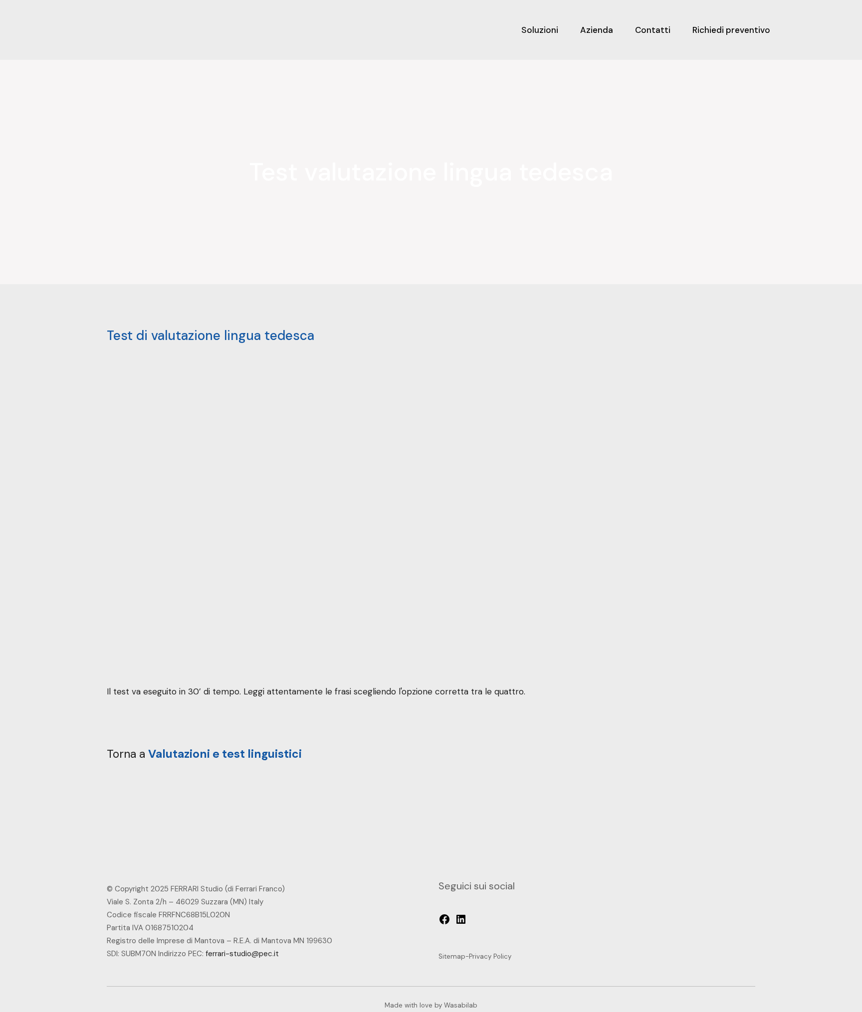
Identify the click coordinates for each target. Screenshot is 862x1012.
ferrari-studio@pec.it (242, 954)
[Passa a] (796, 30)
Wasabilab (460, 1005)
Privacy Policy (490, 956)
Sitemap (451, 956)
